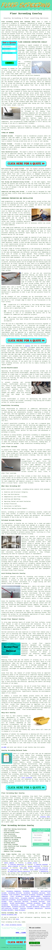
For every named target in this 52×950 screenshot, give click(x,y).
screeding (17, 89)
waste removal (9, 862)
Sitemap (2, 937)
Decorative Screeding (28, 894)
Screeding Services (15, 893)
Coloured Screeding (33, 903)
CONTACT (41, 9)
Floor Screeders (14, 894)
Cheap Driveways (20, 910)
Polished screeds (45, 561)
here (17, 919)
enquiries (14, 874)
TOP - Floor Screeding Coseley (11, 924)
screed (23, 80)
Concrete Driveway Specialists (31, 908)
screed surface (42, 201)
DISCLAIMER (47, 9)
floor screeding (26, 777)
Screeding (27, 893)
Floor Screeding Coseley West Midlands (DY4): (18, 21)
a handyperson (43, 871)
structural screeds (15, 770)
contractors (15, 255)
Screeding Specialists (30, 891)
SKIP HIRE (23, 868)
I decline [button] (37, 942)
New (14, 937)
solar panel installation (39, 869)
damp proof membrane (28, 231)
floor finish (36, 513)
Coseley (27, 345)
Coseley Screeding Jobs (9, 914)
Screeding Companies (14, 891)
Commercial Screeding (8, 899)
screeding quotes (7, 818)
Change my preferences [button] (35, 945)
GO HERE (3, 747)
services (14, 361)
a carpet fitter (31, 862)
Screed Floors (14, 898)
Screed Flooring (37, 905)
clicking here (45, 816)
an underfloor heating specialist (19, 871)
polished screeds (19, 525)
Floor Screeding (8, 937)
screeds (38, 541)
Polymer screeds (14, 145)
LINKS (33, 9)
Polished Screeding (32, 906)
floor (33, 755)
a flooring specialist (16, 864)
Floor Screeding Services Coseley (17, 825)
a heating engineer (41, 864)
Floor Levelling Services (18, 901)
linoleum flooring (41, 868)
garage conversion (34, 866)
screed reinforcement (21, 372)
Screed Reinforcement (32, 896)
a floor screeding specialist (35, 35)
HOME (29, 9)
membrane (11, 240)
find (6, 796)
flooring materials (41, 668)
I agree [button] (31, 942)
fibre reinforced (21, 185)
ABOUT (37, 9)
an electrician (13, 869)
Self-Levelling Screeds (9, 908)
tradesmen (24, 873)
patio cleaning (13, 866)
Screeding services (34, 808)
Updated (17, 937)
